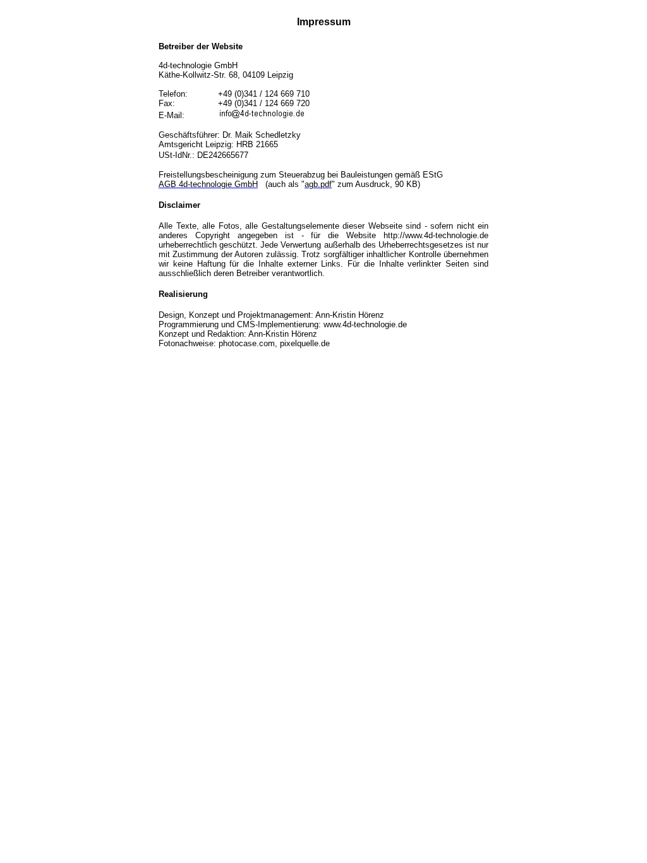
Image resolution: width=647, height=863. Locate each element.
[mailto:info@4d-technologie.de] (262, 115)
